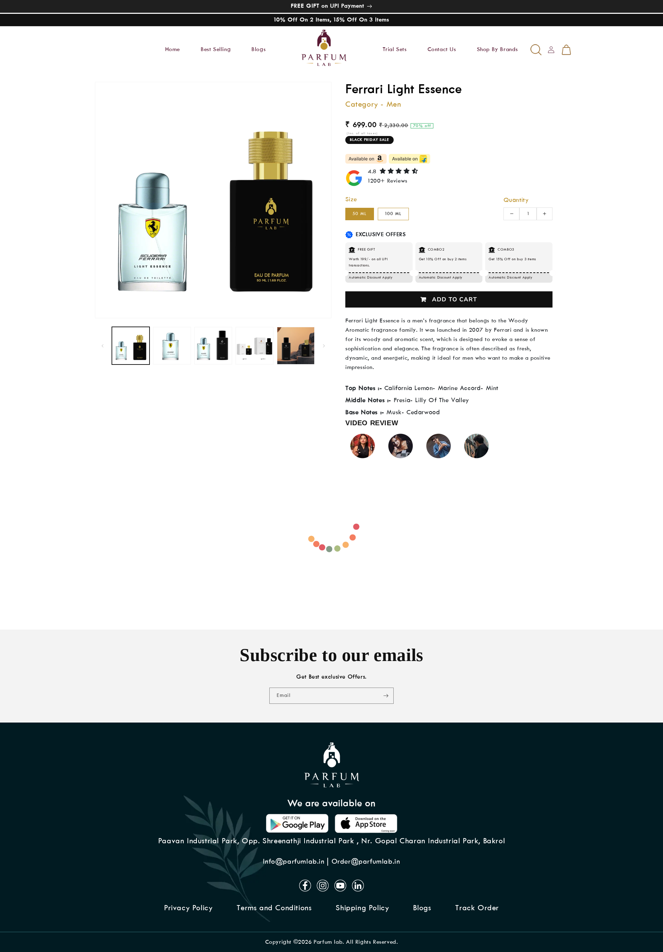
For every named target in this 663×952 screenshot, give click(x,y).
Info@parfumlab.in (293, 862)
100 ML (393, 213)
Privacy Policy (188, 908)
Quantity (515, 200)
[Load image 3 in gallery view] (213, 346)
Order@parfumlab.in (366, 862)
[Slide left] (102, 345)
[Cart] (566, 49)
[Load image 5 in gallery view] (296, 346)
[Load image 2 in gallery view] (172, 346)
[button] (124, 48)
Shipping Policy (362, 908)
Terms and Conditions (274, 908)
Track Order (477, 908)
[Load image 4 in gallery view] (254, 346)
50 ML (360, 213)
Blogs (422, 908)
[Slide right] (324, 345)
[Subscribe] (385, 696)
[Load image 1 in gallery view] (131, 346)
